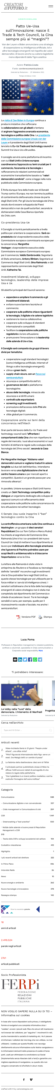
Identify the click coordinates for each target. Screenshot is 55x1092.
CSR (3, 816)
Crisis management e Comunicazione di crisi (22, 809)
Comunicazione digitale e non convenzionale (22, 803)
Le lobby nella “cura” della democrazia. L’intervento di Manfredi (21, 710)
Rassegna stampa (8, 895)
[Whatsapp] (35, 660)
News (3, 876)
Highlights (5, 851)
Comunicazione (7, 797)
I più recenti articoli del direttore (15, 858)
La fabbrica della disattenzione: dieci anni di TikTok (27, 762)
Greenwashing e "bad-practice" (16, 822)
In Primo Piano (7, 864)
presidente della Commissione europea (25, 139)
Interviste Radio (8, 870)
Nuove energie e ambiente (12, 883)
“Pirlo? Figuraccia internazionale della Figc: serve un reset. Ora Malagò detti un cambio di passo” (28, 756)
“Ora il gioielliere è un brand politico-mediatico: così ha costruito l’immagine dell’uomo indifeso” (29, 777)
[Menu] (51, 6)
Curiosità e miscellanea (27, 19)
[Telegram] (40, 660)
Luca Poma (27, 639)
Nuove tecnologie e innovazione (15, 889)
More (41, 651)
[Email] (15, 660)
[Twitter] (25, 660)
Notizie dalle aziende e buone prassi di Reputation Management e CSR (24, 828)
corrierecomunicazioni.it (31, 68)
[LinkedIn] (20, 660)
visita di (19, 120)
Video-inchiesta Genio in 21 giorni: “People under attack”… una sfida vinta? (26, 749)
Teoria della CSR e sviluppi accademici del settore (24, 839)
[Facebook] (30, 660)
